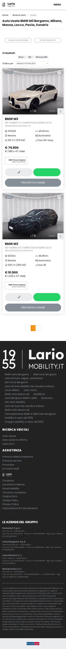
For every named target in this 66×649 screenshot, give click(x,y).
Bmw (21, 57)
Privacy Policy (10, 504)
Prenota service (11, 460)
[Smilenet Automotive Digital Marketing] (33, 643)
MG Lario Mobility (14, 402)
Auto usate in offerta (14, 440)
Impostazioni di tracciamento (20, 508)
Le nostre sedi (10, 468)
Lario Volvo (30, 390)
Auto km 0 (8, 444)
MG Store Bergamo (16, 382)
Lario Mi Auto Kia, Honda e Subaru (24, 406)
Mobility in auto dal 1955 (18, 418)
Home (5, 15)
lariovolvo (47, 398)
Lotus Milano (11, 390)
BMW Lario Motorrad (16, 394)
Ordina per (7, 63)
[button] (58, 4)
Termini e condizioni (14, 492)
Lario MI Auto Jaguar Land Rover (23, 378)
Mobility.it (39, 394)
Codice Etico (9, 496)
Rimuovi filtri (41, 57)
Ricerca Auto (19, 15)
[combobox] (32, 63)
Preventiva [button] (33, 182)
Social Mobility (10, 488)
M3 (29, 57)
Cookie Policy (10, 500)
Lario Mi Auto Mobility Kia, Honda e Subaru (29, 386)
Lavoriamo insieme (13, 484)
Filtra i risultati (48, 40)
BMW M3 (28, 122)
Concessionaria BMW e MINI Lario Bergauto (30, 414)
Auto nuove (9, 436)
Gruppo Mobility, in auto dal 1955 (23, 422)
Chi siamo (8, 480)
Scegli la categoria (18, 40)
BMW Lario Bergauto (16, 374)
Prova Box (8, 464)
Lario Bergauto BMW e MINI (20, 398)
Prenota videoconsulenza (17, 456)
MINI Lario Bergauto (44, 374)
